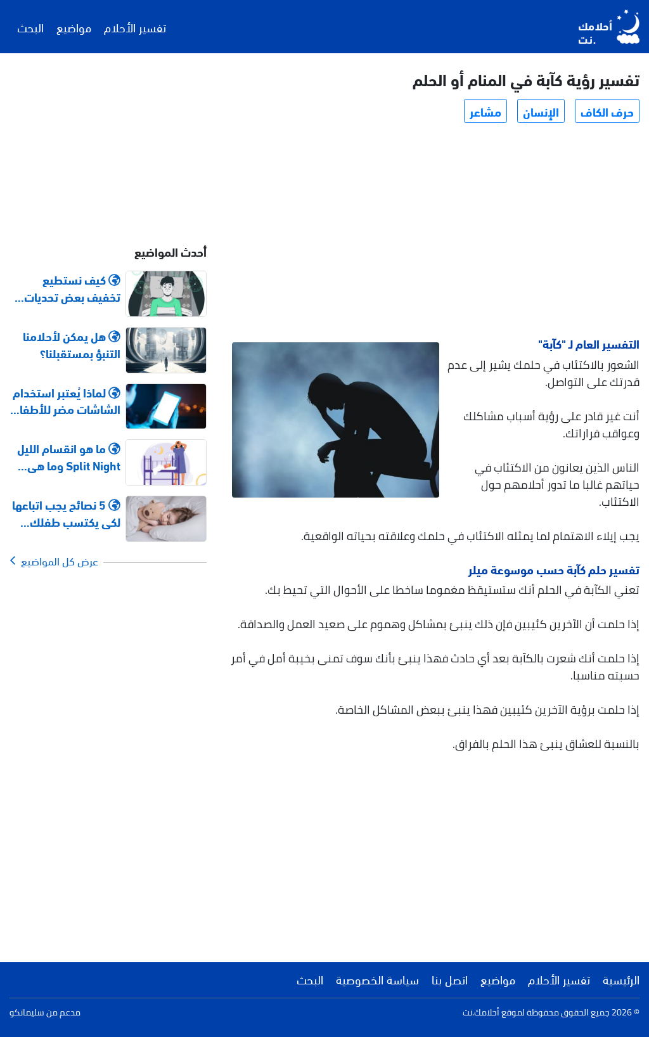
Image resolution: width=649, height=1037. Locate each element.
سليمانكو (27, 1012)
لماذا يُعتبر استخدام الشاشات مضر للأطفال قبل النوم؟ (66, 400)
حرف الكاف (607, 111)
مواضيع (73, 26)
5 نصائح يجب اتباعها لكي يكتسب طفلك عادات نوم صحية (66, 513)
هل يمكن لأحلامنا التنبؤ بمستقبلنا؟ (71, 344)
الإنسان (541, 111)
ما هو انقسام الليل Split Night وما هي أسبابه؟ (68, 456)
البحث (30, 26)
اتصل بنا (450, 979)
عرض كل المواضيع (57, 560)
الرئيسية (621, 979)
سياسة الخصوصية (377, 979)
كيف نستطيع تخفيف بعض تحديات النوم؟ (72, 288)
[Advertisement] (435, 232)
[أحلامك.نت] (609, 26)
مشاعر (485, 111)
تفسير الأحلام (135, 26)
